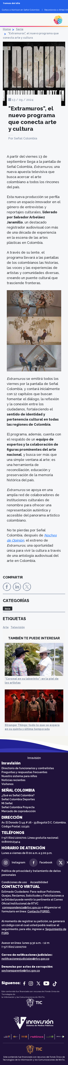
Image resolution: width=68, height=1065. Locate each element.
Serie (19, 29)
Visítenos (7, 784)
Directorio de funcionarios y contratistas (28, 768)
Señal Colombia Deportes (18, 799)
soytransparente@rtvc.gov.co (21, 970)
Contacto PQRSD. (38, 911)
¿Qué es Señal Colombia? (18, 795)
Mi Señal (7, 803)
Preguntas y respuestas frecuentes (24, 772)
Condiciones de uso (14, 882)
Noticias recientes (13, 780)
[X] (27, 586)
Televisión (18, 627)
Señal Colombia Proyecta (18, 807)
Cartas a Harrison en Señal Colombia (20, 9)
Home (7, 29)
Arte (6, 627)
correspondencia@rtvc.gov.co (21, 907)
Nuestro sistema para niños (19, 776)
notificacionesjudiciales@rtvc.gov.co (25, 958)
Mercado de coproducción (19, 811)
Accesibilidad (39, 882)
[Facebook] (7, 586)
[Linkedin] (17, 586)
